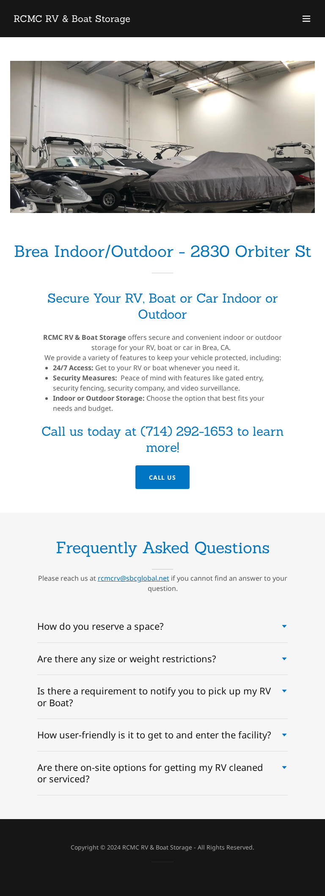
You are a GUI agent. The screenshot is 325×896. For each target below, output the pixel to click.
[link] (72, 19)
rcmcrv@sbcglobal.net (133, 578)
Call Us (162, 477)
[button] (306, 18)
